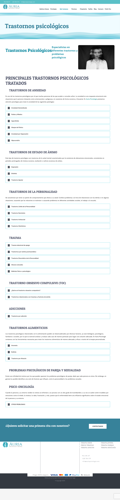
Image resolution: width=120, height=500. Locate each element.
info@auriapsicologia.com (28, 2)
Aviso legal (72, 478)
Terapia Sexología (108, 447)
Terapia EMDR (86, 443)
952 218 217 (7, 2)
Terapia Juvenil (107, 443)
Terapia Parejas (107, 445)
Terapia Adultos (87, 447)
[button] (116, 9)
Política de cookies (63, 478)
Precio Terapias (87, 445)
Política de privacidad (51, 478)
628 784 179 (15, 2)
